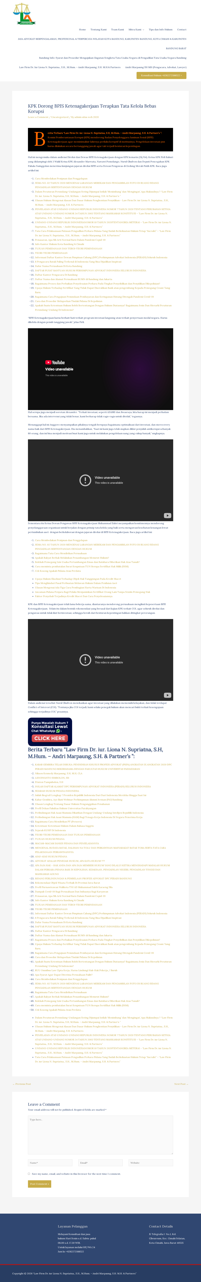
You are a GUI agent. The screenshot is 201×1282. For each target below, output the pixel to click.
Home (82, 29)
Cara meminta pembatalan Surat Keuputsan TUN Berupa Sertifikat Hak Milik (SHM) (82, 566)
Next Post (181, 1083)
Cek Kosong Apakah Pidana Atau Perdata (58, 570)
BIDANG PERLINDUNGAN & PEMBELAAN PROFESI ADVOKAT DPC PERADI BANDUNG (83, 878)
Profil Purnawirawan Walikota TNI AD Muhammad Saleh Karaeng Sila (74, 887)
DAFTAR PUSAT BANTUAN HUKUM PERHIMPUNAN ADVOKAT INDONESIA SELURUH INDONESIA (90, 270)
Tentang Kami (99, 29)
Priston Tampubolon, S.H (49, 782)
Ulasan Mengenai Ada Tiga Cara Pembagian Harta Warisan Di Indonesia (75, 587)
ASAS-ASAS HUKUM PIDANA (51, 856)
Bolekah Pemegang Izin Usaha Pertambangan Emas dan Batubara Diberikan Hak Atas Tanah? (87, 562)
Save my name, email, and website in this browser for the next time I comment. (76, 1173)
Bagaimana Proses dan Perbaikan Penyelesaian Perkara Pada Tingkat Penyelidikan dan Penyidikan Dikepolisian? (97, 283)
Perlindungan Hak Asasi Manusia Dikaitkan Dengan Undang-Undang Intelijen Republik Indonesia (89, 812)
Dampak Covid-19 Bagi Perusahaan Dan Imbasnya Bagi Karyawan (71, 891)
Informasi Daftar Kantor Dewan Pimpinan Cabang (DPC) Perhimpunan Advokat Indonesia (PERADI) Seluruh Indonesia (101, 257)
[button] (161, 75)
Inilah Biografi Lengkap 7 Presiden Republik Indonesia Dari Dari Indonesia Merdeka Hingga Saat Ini (90, 795)
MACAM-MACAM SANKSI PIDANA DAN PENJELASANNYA (67, 843)
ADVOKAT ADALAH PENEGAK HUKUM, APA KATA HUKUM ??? (70, 860)
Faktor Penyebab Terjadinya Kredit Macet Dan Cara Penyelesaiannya (73, 596)
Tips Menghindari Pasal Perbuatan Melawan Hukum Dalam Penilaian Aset (76, 583)
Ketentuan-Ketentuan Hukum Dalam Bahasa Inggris (64, 825)
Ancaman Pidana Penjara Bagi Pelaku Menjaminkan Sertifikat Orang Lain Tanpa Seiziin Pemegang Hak (92, 591)
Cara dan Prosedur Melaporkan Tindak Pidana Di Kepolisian (68, 301)
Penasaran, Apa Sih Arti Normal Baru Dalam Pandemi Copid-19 (70, 239)
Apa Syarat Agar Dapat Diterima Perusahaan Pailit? (64, 974)
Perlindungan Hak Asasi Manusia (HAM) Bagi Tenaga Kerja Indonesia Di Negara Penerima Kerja (88, 817)
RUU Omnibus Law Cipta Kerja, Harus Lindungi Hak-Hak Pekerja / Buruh (76, 970)
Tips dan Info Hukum (160, 29)
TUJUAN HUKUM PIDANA (49, 838)
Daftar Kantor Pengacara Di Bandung (56, 274)
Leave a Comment (38, 117)
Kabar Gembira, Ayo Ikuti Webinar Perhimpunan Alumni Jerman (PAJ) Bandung (78, 799)
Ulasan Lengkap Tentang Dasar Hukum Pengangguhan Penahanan (72, 804)
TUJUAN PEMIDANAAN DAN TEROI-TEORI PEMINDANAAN (68, 248)
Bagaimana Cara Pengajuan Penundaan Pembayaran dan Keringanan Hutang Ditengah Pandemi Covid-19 (94, 296)
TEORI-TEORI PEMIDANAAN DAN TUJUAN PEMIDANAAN (67, 834)
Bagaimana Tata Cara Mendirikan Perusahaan (61, 553)
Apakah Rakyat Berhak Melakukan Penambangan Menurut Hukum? (72, 557)
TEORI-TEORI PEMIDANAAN (51, 252)
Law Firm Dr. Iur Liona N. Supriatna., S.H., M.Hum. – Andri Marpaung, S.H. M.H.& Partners (70, 67)
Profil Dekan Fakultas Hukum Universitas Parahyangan (65, 808)
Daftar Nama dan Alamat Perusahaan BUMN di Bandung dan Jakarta (73, 279)
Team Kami (117, 29)
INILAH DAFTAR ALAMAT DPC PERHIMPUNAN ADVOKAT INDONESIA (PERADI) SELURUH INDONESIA (93, 786)
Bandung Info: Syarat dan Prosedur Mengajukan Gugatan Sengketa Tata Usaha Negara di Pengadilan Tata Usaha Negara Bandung (112, 57)
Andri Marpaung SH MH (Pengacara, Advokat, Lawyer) (155, 67)
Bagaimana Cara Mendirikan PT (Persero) (58, 821)
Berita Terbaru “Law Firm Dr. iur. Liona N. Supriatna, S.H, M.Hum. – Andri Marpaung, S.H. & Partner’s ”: (105, 132)
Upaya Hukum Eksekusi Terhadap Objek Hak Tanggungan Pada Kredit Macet (78, 578)
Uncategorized (59, 117)
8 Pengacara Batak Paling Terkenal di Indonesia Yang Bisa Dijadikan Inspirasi (78, 261)
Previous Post (22, 1083)
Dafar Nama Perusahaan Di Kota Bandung (58, 266)
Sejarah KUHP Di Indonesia (50, 830)
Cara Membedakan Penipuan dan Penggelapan (61, 178)
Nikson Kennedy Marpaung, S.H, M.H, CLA (58, 773)
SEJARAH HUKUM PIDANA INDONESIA (57, 790)
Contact (181, 29)
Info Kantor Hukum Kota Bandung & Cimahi (59, 244)
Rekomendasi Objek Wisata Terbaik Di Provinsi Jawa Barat (67, 882)
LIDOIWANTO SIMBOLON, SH (52, 777)
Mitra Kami (135, 29)
